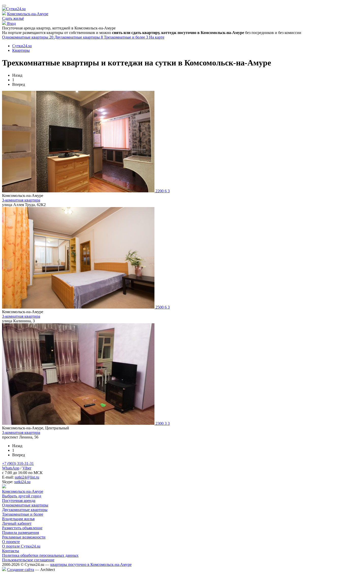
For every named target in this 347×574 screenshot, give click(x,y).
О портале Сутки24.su (21, 546)
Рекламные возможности (23, 537)
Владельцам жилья (18, 519)
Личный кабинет (16, 523)
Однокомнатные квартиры (28, 37)
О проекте (11, 541)
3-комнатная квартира (21, 200)
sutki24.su (22, 482)
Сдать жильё (13, 18)
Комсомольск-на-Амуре (27, 14)
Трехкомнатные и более (126, 37)
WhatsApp (10, 468)
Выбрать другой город (21, 496)
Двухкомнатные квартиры (79, 37)
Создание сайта (20, 569)
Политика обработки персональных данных (40, 555)
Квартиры (21, 50)
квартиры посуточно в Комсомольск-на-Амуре (91, 564)
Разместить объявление (22, 528)
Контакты (10, 551)
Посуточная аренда (18, 500)
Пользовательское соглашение (28, 560)
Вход (11, 23)
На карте (156, 37)
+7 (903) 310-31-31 (18, 463)
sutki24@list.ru (27, 477)
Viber (26, 468)
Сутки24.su (22, 46)
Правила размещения (20, 532)
